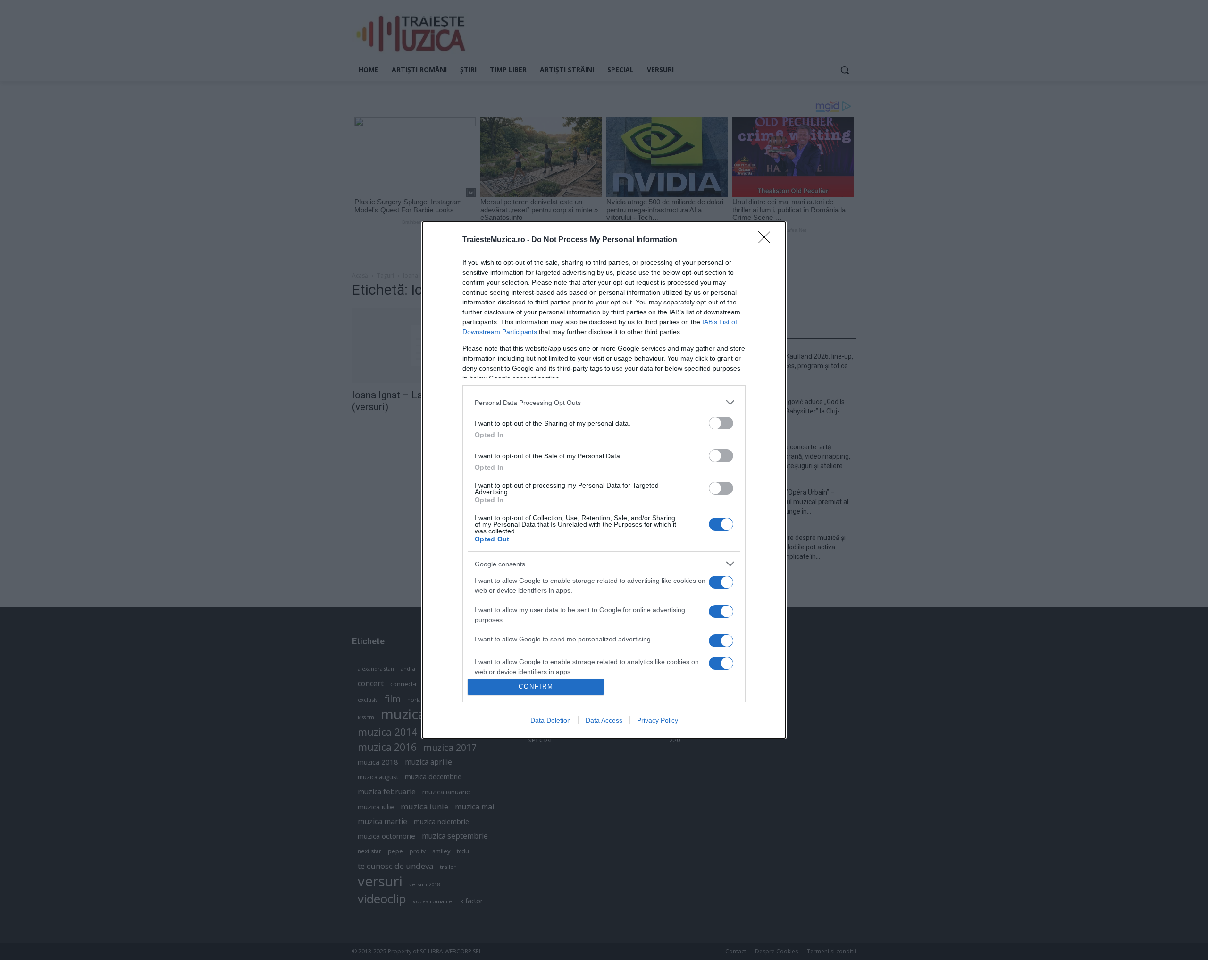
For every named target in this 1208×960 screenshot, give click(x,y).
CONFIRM (536, 686)
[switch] (721, 423)
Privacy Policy (657, 720)
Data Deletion (550, 720)
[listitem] (604, 402)
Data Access (604, 720)
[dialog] (604, 480)
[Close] (767, 240)
